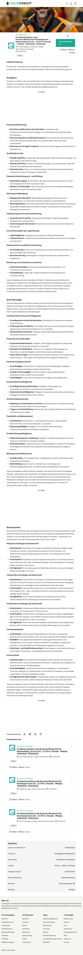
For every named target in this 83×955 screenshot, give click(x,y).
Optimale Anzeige (49, 922)
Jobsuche (25, 922)
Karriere (45, 932)
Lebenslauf (26, 929)
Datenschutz (68, 929)
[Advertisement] (41, 107)
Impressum (67, 939)
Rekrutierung (47, 925)
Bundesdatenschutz (70, 932)
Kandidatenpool (7, 929)
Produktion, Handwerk (25, 746)
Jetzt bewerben (65, 41)
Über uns (66, 922)
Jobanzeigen (6, 925)
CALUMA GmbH (21, 35)
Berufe (24, 925)
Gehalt (24, 939)
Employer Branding (8, 932)
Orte (65, 925)
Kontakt (66, 942)
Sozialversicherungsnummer (52, 939)
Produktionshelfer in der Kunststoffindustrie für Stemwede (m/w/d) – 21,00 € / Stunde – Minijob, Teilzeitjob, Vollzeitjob (40, 815)
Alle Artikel (46, 942)
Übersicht (5, 919)
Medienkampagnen (8, 942)
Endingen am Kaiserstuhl (65, 853)
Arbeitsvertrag (27, 935)
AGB (65, 935)
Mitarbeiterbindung (49, 935)
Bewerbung (26, 932)
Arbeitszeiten (26, 942)
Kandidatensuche (7, 922)
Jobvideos (5, 935)
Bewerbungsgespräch (50, 919)
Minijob (20, 55)
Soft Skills (46, 929)
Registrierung (68, 919)
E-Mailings (5, 939)
